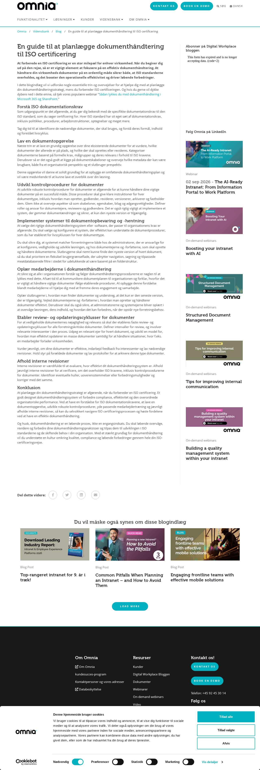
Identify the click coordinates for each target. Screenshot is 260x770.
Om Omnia (138, 19)
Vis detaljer (210, 762)
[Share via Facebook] (53, 495)
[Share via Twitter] (67, 495)
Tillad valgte (226, 730)
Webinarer (140, 689)
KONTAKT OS (205, 666)
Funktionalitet (31, 19)
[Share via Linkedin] (81, 495)
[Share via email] (95, 495)
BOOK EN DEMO (207, 680)
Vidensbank (110, 19)
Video (137, 704)
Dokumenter (142, 682)
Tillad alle (226, 716)
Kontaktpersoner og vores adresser (99, 682)
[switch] (118, 762)
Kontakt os (164, 6)
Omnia (21, 31)
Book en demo (197, 6)
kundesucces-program (90, 674)
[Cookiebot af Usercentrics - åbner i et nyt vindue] (26, 762)
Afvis (226, 743)
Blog (59, 31)
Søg (223, 6)
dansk (238, 6)
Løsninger (62, 19)
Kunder (87, 19)
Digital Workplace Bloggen (151, 674)
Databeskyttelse (90, 689)
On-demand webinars (148, 697)
